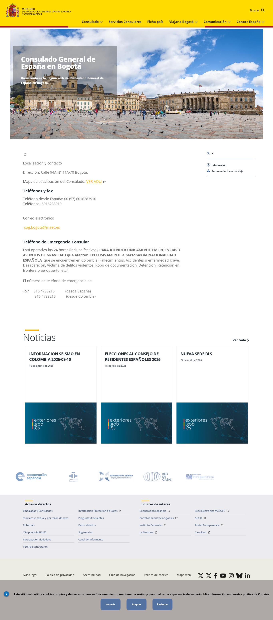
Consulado (91, 22)
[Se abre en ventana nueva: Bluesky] (239, 575)
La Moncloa (146, 532)
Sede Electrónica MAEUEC (210, 511)
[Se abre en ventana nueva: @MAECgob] (200, 575)
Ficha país (155, 22)
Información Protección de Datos (98, 511)
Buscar (255, 10)
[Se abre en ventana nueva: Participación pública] (115, 477)
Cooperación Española (153, 511)
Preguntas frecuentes (91, 518)
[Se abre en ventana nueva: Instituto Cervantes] (73, 477)
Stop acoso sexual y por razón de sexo (45, 518)
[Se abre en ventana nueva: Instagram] (231, 575)
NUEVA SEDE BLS (196, 353)
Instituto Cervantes (151, 525)
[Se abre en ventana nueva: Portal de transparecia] (199, 477)
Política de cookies (156, 575)
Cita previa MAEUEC (34, 532)
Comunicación (215, 22)
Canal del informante (90, 539)
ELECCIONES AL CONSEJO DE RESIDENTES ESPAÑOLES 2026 (133, 356)
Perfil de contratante (35, 546)
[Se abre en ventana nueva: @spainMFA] (208, 575)
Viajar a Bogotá (181, 22)
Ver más (110, 604)
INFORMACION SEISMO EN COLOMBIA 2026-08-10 (54, 356)
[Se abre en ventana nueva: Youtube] (223, 575)
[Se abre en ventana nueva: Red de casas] (157, 477)
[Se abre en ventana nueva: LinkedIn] (247, 575)
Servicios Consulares (125, 22)
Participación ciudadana (37, 539)
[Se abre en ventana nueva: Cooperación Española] (31, 477)
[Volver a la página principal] (40, 10)
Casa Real (201, 532)
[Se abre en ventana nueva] (25, 154)
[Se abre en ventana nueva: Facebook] (215, 575)
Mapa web (184, 575)
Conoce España (249, 22)
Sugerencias (85, 532)
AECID (199, 518)
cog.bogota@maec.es (42, 227)
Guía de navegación (122, 575)
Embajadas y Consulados (38, 511)
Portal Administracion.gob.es (156, 518)
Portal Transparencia (207, 525)
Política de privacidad (60, 575)
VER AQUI (94, 181)
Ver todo (239, 340)
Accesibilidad (92, 575)
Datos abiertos (87, 525)
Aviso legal (30, 575)
